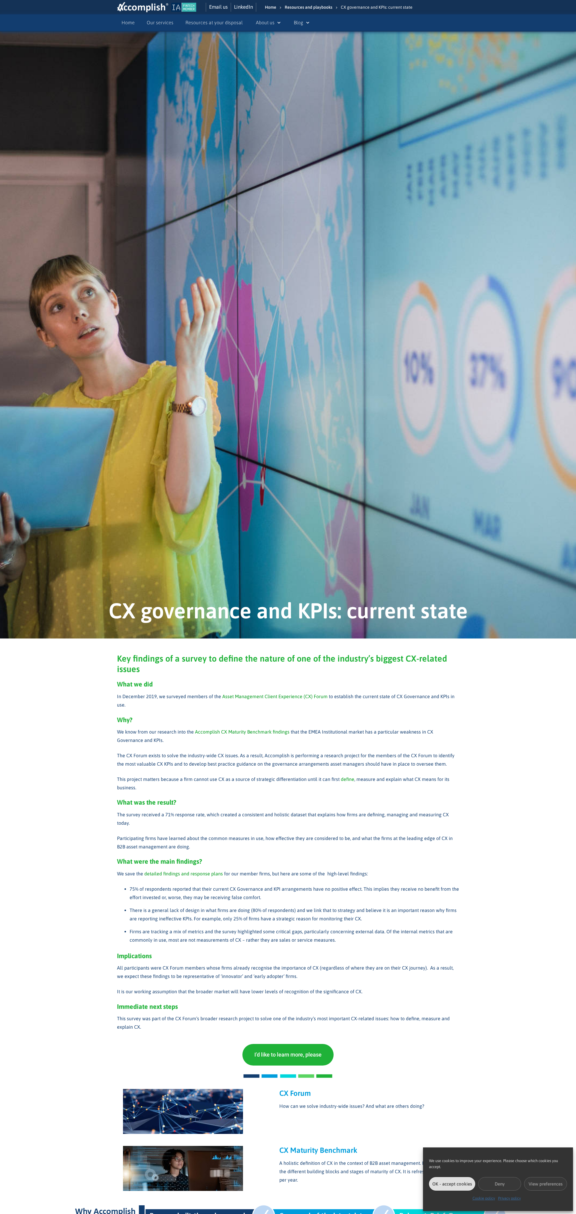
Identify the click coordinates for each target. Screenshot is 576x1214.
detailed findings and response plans (183, 873)
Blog (298, 22)
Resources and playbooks (308, 7)
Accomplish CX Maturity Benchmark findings (243, 731)
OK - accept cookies (452, 1183)
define (347, 779)
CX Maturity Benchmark (318, 1150)
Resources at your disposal (214, 22)
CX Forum (295, 1093)
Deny (500, 1183)
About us (265, 22)
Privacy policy (509, 1198)
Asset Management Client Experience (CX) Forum (275, 696)
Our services (160, 22)
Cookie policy (483, 1198)
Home (270, 7)
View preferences (545, 1183)
